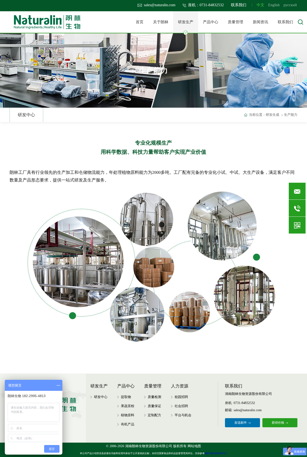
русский (290, 5)
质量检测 (154, 397)
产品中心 (210, 22)
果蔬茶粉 (127, 406)
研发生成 (272, 115)
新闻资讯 (260, 22)
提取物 (126, 397)
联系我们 (238, 5)
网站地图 (194, 446)
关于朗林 (160, 22)
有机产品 (127, 424)
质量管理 (235, 22)
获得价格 (278, 422)
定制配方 (154, 415)
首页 (139, 22)
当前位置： (257, 115)
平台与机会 (183, 415)
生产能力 (290, 115)
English (274, 5)
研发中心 (26, 114)
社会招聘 (181, 406)
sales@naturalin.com (159, 5)
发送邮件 (240, 422)
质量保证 (154, 406)
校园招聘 (181, 397)
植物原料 (127, 415)
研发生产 (185, 22)
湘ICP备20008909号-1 (216, 453)
